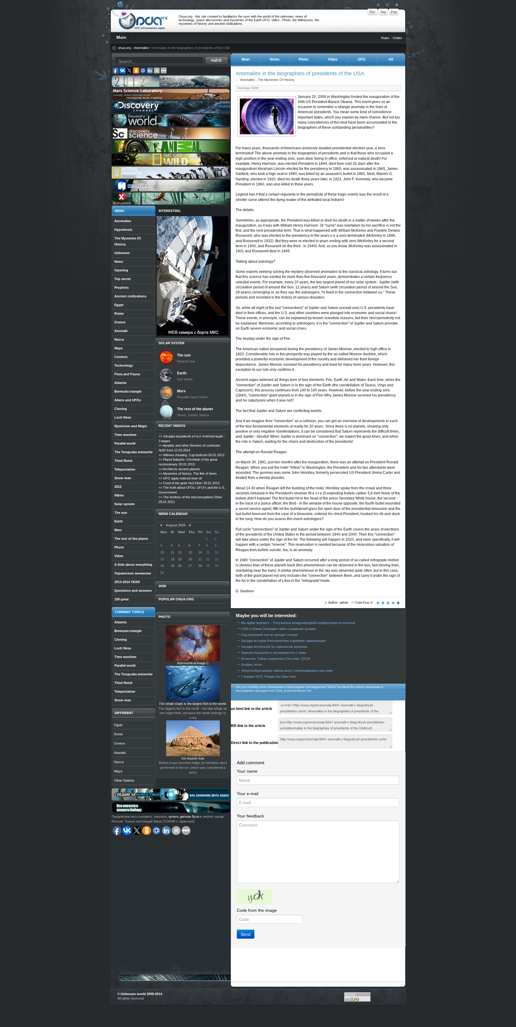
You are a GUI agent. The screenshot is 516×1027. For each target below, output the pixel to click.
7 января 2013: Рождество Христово (268, 676)
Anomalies (141, 48)
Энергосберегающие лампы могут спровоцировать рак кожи (287, 670)
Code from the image (257, 910)
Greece (119, 743)
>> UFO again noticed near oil (180, 478)
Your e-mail (247, 793)
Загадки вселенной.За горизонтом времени (274, 646)
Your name (247, 771)
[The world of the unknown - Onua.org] (396, 4)
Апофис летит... (253, 664)
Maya (118, 771)
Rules (385, 38)
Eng (394, 12)
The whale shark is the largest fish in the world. (193, 703)
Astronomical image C (193, 663)
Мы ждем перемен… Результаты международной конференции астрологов (298, 623)
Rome (118, 734)
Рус (372, 12)
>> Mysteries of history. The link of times (188, 473)
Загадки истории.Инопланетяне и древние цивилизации (283, 640)
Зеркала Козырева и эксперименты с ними (273, 652)
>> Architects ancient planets (179, 469)
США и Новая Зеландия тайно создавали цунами (278, 629)
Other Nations (124, 780)
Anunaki (120, 752)
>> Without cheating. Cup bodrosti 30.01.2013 (191, 455)
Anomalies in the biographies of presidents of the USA (300, 73)
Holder (397, 38)
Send (246, 934)
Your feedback (250, 816)
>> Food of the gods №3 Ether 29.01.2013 (189, 483)
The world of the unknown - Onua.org (143, 21)
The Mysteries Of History (276, 80)
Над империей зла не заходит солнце (269, 635)
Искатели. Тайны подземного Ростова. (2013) (275, 658)
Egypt (118, 725)
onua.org (124, 48)
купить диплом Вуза (184, 816)
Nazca (119, 762)
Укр (383, 12)
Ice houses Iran (193, 758)
